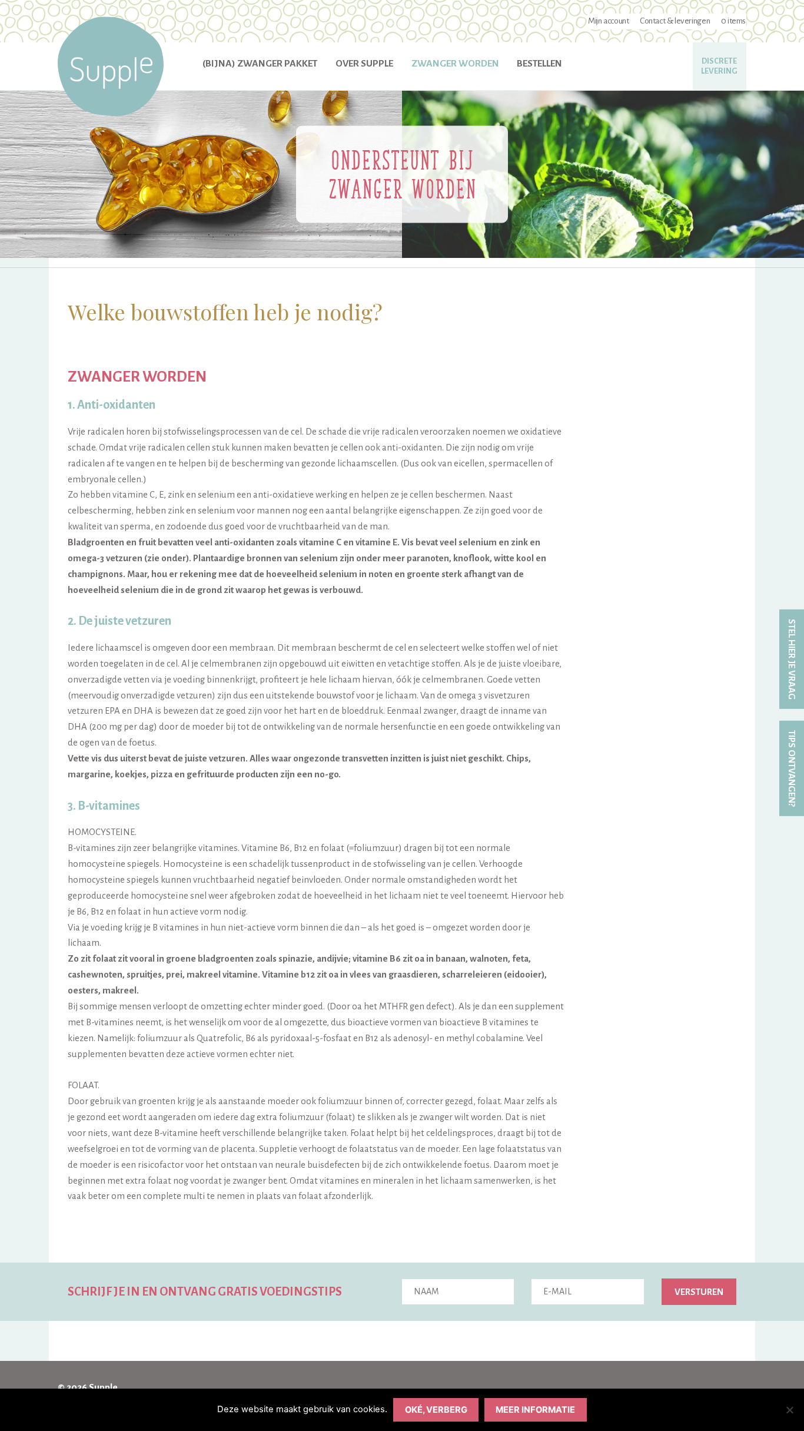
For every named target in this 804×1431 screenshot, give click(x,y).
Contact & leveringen (675, 20)
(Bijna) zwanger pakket (259, 63)
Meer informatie (535, 1409)
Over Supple (364, 63)
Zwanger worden (455, 63)
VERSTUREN (699, 1292)
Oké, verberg (436, 1409)
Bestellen (539, 63)
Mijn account (608, 20)
